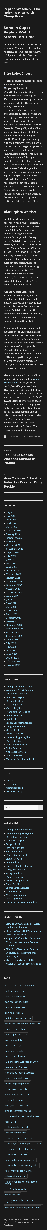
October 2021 (13, 588)
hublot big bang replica (17, 1083)
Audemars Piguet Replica (19, 690)
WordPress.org (14, 791)
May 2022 (11, 563)
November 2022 (14, 541)
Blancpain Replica (16, 697)
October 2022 (13, 545)
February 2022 (13, 574)
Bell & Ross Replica (16, 693)
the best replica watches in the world (21, 1183)
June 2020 (11, 647)
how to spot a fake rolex (17, 1078)
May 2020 (11, 650)
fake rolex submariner (16, 1056)
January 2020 (13, 665)
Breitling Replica (15, 704)
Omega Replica (14, 730)
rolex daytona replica (30, 1143)
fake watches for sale (16, 1067)
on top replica (12, 1116)
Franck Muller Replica (18, 712)
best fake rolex (26, 985)
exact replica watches (16, 1034)
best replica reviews (15, 996)
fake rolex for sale (14, 1051)
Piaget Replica (13, 741)
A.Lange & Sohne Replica (19, 686)
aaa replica (10, 985)
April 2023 (11, 523)
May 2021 (11, 607)
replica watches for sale (17, 1127)
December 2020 (14, 625)
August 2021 (12, 596)
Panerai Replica (14, 733)
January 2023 (13, 534)
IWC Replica (12, 719)
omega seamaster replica (18, 1111)
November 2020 (14, 628)
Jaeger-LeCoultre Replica (19, 722)
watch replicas (12, 1195)
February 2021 (13, 617)
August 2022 (12, 552)
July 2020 (11, 643)
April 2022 (11, 567)
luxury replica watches (17, 1105)
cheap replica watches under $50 (22, 1024)
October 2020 (13, 632)
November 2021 (14, 585)
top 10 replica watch (15, 1189)
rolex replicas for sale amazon (20, 1160)
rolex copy (10, 1143)
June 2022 (11, 559)
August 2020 (12, 639)
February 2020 (13, 661)
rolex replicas (30, 1149)
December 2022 (14, 538)
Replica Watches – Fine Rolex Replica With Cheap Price (22, 12)
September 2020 (14, 636)
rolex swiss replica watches (18, 1171)
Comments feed (14, 787)
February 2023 (13, 530)
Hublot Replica (14, 715)
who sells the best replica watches (22, 1208)
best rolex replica (14, 1013)
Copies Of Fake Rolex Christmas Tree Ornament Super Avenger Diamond (23, 942)
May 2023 (11, 519)
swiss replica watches (16, 1176)
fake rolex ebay (13, 1045)
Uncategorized (14, 755)
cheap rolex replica (15, 1029)
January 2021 (12, 621)
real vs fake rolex (31, 1116)
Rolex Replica (34, 437)
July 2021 (10, 599)
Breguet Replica (14, 701)
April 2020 (11, 654)
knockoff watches (14, 1100)
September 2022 (14, 548)
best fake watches (14, 991)
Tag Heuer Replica (16, 752)
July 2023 (11, 512)
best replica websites (15, 1007)
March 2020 (12, 657)
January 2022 (13, 578)
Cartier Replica (14, 708)
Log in (9, 780)
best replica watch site (16, 1002)
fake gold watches (14, 1040)
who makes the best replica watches (19, 1201)
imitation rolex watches (17, 1089)
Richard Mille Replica (17, 744)
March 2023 (12, 527)
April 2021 (11, 610)
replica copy (11, 1122)
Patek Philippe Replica (18, 737)
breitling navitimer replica (18, 1018)
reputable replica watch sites (20, 1138)
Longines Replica (15, 726)
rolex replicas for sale (16, 1154)
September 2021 (14, 592)
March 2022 (12, 570)
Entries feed (12, 784)
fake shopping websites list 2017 (21, 1062)
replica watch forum (15, 1133)
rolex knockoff (12, 1149)
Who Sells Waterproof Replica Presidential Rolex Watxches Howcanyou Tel (22, 953)
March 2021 (12, 614)
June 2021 (11, 603)
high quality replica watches (19, 1073)
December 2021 (14, 581)
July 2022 (11, 556)
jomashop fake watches (17, 1094)
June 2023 (11, 516)
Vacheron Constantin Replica (21, 759)
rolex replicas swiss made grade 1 (22, 1165)
